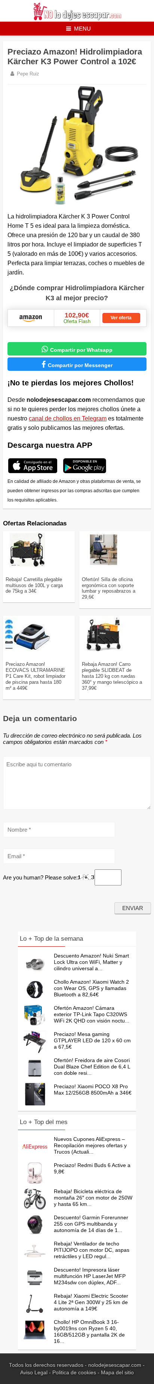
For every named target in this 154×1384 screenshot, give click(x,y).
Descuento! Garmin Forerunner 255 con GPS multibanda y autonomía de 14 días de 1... (91, 1223)
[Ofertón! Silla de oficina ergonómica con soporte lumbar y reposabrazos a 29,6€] (103, 565)
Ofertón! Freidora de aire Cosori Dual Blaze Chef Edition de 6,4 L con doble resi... (92, 1066)
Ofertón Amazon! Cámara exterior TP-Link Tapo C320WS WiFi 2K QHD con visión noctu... (91, 1014)
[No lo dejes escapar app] (32, 472)
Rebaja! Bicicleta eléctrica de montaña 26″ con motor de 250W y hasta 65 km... (93, 1197)
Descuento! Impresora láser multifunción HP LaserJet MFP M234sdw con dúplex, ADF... (90, 1276)
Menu (82, 28)
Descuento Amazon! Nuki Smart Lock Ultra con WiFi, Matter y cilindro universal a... (91, 962)
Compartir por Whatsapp (77, 349)
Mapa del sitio (117, 1372)
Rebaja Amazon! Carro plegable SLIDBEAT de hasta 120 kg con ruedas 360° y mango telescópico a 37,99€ (112, 676)
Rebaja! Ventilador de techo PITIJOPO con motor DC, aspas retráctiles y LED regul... (91, 1250)
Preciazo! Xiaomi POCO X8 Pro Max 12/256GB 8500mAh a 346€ (93, 1089)
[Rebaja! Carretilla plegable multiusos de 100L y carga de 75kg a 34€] (27, 565)
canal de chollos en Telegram (68, 418)
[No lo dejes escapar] (77, 18)
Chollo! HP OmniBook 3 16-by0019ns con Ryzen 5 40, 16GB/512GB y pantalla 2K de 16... (89, 1331)
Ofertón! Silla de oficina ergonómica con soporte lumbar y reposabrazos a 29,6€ (108, 588)
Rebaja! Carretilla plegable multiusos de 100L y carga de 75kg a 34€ (34, 585)
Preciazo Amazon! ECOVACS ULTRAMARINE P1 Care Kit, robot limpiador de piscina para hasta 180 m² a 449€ (35, 676)
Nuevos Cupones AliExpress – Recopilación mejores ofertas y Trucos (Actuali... (90, 1145)
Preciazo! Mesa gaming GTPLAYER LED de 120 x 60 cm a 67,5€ (92, 1040)
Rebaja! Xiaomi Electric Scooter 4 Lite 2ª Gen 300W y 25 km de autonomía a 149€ (91, 1302)
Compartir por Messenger (77, 364)
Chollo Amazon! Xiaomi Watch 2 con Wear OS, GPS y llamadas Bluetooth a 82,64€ (91, 988)
